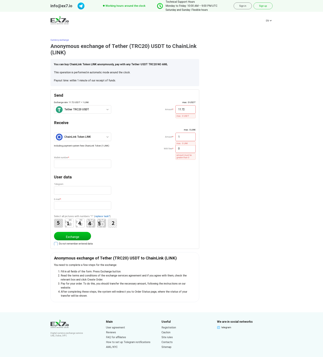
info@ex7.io (61, 6)
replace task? (102, 216)
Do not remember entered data (76, 243)
